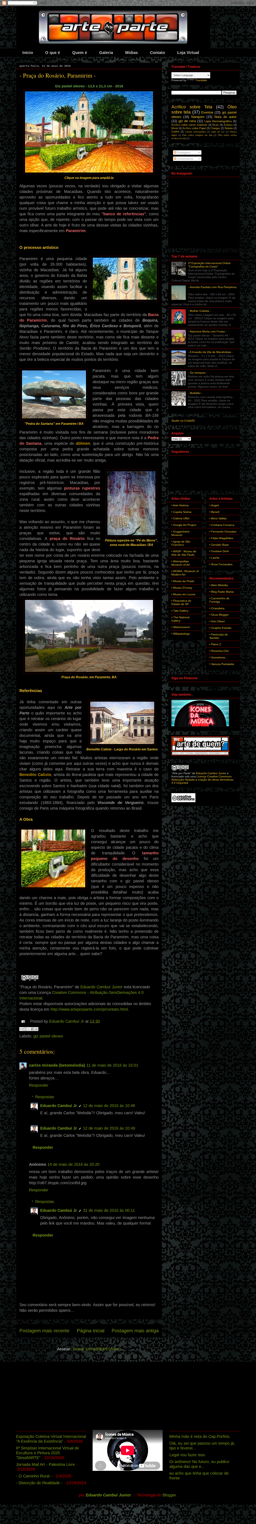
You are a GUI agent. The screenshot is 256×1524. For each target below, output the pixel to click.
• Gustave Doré (219, 551)
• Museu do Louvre (183, 594)
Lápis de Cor (218, 132)
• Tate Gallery (179, 610)
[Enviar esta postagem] (22, 1021)
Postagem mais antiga (135, 1330)
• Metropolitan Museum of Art (180, 563)
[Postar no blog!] (25, 1029)
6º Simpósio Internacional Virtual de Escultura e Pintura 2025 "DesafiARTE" (47, 1453)
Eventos (207, 112)
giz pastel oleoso (48, 1036)
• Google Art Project (183, 525)
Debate (229, 128)
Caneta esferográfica (195, 132)
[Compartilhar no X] (29, 1029)
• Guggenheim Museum (180, 533)
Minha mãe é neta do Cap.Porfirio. (200, 1436)
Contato (157, 52)
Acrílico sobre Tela (191, 106)
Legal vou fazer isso (187, 1455)
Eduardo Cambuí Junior (101, 987)
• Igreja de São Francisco (180, 543)
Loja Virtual (188, 52)
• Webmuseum (180, 627)
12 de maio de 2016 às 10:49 (109, 1105)
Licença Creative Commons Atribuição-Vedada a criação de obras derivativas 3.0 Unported (202, 779)
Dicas (215, 125)
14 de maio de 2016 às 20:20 (73, 1164)
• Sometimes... (218, 657)
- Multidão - (195, 393)
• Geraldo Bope (219, 544)
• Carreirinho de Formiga (219, 600)
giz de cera (187, 121)
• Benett (214, 512)
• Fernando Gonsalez (222, 531)
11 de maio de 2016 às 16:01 (112, 1065)
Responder (38, 1085)
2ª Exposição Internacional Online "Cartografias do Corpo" (209, 264)
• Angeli (214, 505)
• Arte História (180, 505)
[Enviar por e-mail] (21, 1029)
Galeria (106, 52)
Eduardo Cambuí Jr (58, 1105)
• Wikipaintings (180, 633)
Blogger (169, 1495)
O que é (52, 52)
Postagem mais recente (44, 1330)
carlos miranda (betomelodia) (57, 1065)
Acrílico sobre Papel (194, 128)
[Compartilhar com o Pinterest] (36, 1029)
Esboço (228, 125)
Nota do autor (225, 117)
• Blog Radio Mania (221, 591)
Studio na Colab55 (183, 420)
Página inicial (90, 1330)
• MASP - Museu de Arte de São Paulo (183, 553)
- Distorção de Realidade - (39, 1483)
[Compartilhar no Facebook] (33, 1029)
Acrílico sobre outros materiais (189, 125)
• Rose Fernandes (220, 564)
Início (27, 52)
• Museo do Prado (182, 581)
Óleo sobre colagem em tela (197, 135)
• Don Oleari (217, 621)
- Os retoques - (197, 372)
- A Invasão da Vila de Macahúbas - (210, 352)
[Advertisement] (128, 1396)
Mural (174, 128)
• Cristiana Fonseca (221, 525)
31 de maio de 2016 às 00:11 (109, 1210)
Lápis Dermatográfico (218, 121)
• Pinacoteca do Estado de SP (181, 602)
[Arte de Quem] (200, 754)
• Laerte (214, 557)
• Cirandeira (216, 608)
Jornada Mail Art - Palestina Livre (45, 1464)
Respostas (44, 1097)
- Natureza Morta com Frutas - (207, 331)
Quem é (79, 52)
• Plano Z (215, 644)
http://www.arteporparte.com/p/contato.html (89, 1009)
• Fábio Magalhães (221, 538)
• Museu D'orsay (181, 587)
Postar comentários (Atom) (97, 1349)
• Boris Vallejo (218, 518)
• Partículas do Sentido (218, 636)
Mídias (131, 52)
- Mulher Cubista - (199, 310)
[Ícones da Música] (200, 726)
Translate (201, 80)
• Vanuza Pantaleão (221, 664)
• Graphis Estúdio (220, 627)
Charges (215, 128)
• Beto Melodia (218, 585)
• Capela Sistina (181, 512)
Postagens (183, 152)
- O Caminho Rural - (34, 1476)
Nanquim (197, 117)
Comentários (184, 158)
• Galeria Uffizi (180, 518)
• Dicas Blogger (219, 614)
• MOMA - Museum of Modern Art (185, 573)
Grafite (175, 131)
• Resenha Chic (219, 650)
